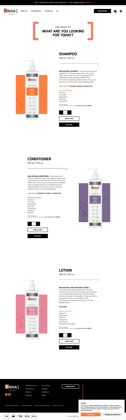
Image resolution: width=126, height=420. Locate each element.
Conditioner (45, 392)
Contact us (49, 11)
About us (24, 11)
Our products (36, 11)
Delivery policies (27, 405)
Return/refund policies (42, 405)
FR (57, 11)
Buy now (69, 125)
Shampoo (45, 389)
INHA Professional (31, 385)
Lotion (44, 395)
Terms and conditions (12, 405)
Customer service (57, 405)
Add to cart (69, 118)
